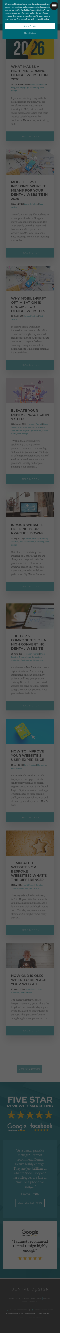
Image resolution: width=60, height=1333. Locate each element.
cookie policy (43, 19)
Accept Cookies (30, 26)
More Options (30, 33)
